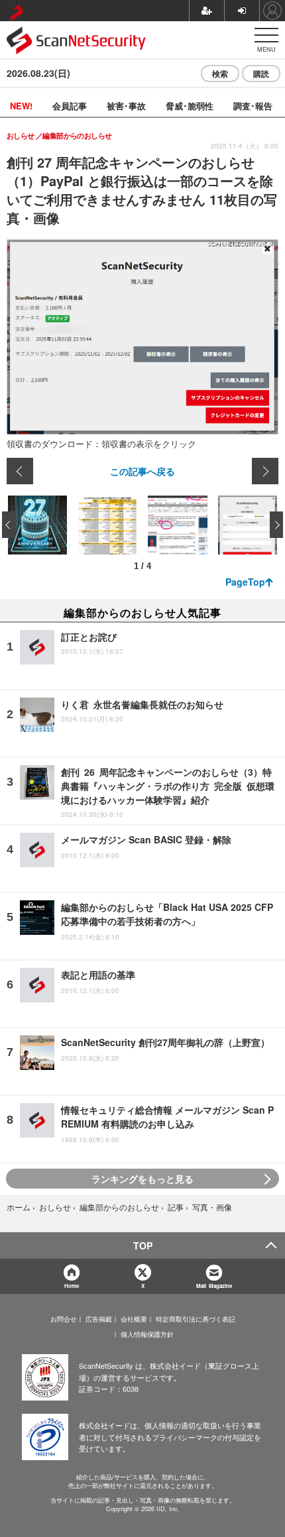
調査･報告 (252, 105)
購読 (261, 74)
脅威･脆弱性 (189, 105)
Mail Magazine (214, 1286)
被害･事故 (126, 105)
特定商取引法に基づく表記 (195, 1319)
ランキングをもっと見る (142, 1178)
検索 (220, 74)
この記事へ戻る (142, 471)
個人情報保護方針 (147, 1334)
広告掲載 (99, 1319)
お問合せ (63, 1319)
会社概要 (134, 1319)
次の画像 (265, 471)
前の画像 (20, 471)
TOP (142, 1245)
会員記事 (69, 105)
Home (71, 1286)
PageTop (245, 581)
